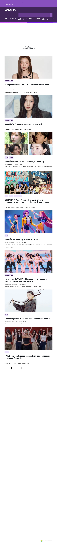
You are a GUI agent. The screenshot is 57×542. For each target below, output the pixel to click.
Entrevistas (37, 18)
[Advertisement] (28, 33)
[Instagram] (43, 3)
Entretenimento (9, 80)
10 (18, 367)
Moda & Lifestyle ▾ (19, 19)
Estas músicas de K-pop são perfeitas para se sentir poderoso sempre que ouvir (20, 207)
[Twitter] (45, 3)
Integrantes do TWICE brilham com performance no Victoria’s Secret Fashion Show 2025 (26, 280)
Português (45, 540)
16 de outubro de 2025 (21, 284)
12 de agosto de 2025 (21, 321)
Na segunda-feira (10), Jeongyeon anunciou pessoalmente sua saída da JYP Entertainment (22, 92)
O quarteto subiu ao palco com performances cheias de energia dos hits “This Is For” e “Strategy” (23, 286)
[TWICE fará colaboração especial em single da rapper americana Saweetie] (28, 338)
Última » (25, 367)
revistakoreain (8, 89)
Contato (52, 18)
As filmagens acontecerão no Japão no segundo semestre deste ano (18, 129)
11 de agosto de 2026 (21, 89)
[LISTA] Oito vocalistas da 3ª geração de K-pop (24, 161)
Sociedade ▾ (31, 19)
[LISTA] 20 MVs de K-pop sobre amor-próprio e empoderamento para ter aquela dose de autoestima (27, 201)
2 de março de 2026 (22, 242)
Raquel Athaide (9, 164)
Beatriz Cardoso (9, 242)
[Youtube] (46, 3)
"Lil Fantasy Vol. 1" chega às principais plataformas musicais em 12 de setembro (20, 323)
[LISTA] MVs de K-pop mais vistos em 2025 (23, 239)
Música (11, 157)
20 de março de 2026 (24, 205)
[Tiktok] (50, 3)
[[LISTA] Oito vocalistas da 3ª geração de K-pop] (28, 143)
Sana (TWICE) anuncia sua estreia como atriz (24, 124)
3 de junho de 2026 (21, 164)
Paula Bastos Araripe (10, 205)
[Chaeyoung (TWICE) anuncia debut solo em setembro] (28, 301)
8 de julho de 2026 (20, 127)
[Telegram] (51, 3)
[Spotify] (48, 3)
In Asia (48, 19)
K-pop (6, 157)
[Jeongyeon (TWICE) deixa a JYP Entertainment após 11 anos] (28, 67)
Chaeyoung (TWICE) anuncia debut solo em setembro (27, 319)
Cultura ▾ (6, 19)
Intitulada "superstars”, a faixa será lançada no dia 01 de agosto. (17, 363)
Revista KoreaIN (10, 10)
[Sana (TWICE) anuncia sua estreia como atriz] (28, 106)
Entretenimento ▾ (13, 19)
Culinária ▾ (25, 19)
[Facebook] (41, 3)
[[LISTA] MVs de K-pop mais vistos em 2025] (28, 221)
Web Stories (43, 19)
